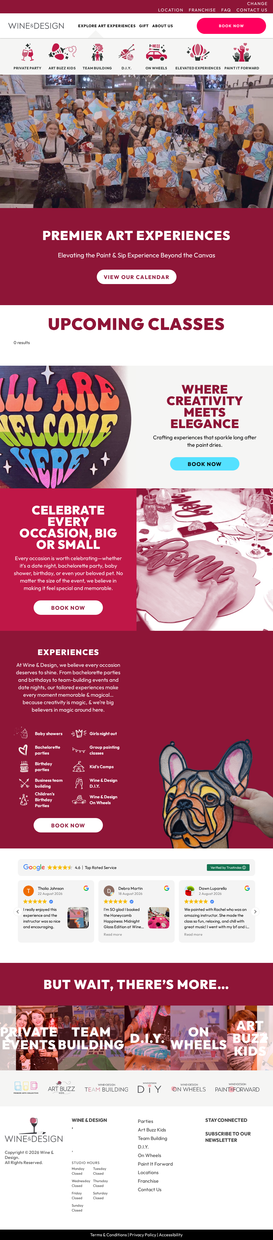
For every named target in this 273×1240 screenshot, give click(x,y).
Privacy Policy (143, 1234)
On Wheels (149, 1155)
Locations (148, 1172)
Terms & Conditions (108, 1234)
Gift (144, 25)
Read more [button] (113, 934)
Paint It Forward (155, 1164)
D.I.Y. (143, 1147)
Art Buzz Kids (152, 1130)
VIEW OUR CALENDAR (137, 277)
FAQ (226, 10)
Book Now (231, 25)
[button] (255, 912)
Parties (145, 1121)
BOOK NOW (205, 464)
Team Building (152, 1138)
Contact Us (252, 10)
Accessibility (171, 1234)
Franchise (202, 10)
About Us (162, 25)
